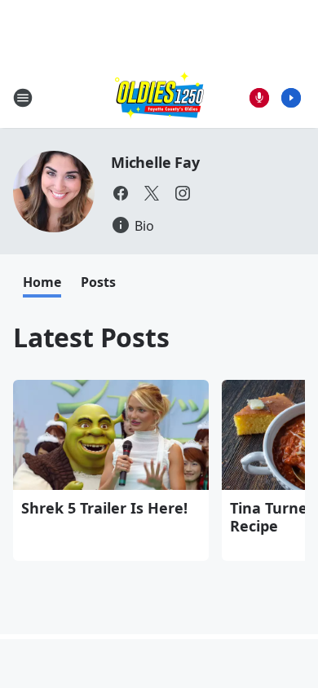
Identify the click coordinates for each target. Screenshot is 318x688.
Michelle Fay (155, 162)
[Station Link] (159, 97)
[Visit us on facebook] (120, 193)
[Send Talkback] (259, 98)
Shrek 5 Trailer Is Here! (104, 508)
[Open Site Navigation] (23, 98)
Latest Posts (91, 337)
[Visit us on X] (151, 193)
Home (42, 282)
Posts (98, 282)
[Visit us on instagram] (182, 193)
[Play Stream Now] (291, 98)
